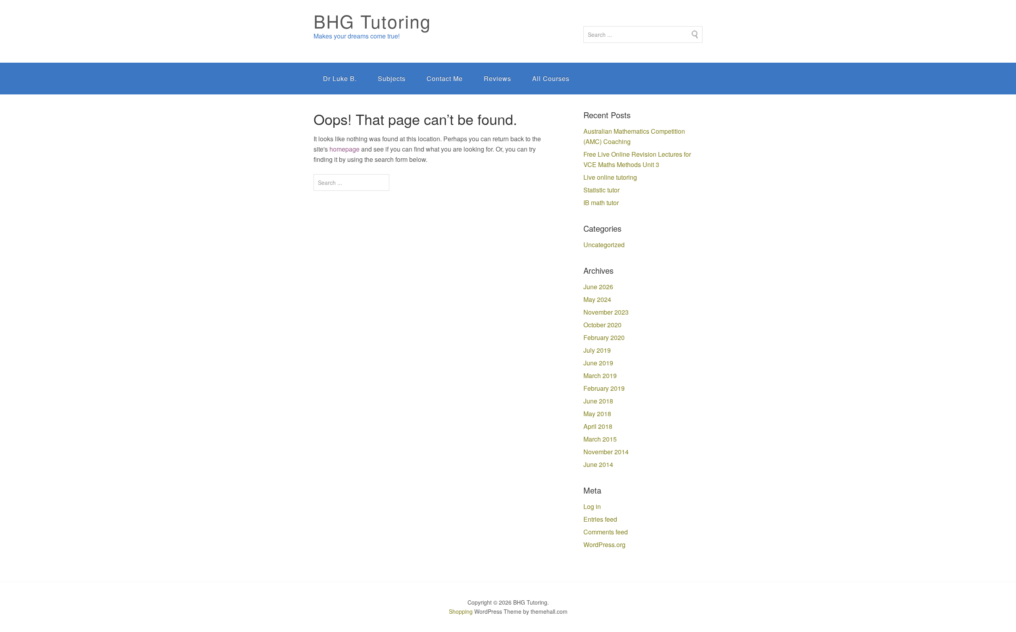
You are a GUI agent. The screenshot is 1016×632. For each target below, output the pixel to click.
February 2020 (604, 337)
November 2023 (606, 312)
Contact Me (445, 78)
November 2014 (606, 451)
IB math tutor (601, 202)
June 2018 (598, 400)
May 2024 (597, 299)
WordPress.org (604, 544)
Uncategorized (604, 244)
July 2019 (597, 350)
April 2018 (597, 426)
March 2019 (600, 375)
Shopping (461, 611)
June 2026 (598, 286)
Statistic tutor (601, 189)
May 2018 (597, 413)
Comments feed (605, 531)
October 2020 (602, 324)
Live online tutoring (610, 177)
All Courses (551, 78)
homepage (344, 149)
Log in (592, 506)
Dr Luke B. (340, 78)
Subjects (392, 78)
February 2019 (604, 388)
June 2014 (598, 464)
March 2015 (600, 439)
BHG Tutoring (372, 21)
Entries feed (600, 519)
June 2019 (598, 362)
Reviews (497, 78)
